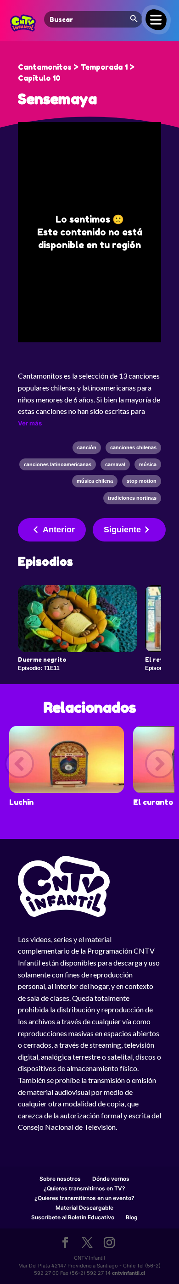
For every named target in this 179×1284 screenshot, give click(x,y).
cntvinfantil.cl (128, 1273)
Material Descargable (84, 1207)
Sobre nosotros (60, 1178)
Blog (132, 1217)
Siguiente (122, 529)
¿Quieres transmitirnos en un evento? (84, 1198)
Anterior (59, 529)
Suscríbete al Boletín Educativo (72, 1217)
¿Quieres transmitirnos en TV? (84, 1188)
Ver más (30, 423)
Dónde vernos (110, 1178)
